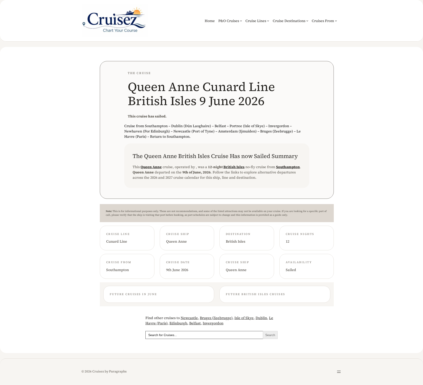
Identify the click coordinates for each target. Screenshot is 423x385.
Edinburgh (178, 323)
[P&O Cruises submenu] (241, 21)
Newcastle (189, 317)
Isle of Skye (244, 317)
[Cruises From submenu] (336, 21)
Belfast (195, 323)
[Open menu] (338, 371)
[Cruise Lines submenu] (268, 21)
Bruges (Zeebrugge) (216, 317)
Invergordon (213, 323)
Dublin (261, 317)
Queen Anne (151, 166)
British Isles (234, 166)
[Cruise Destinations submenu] (307, 21)
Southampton (288, 166)
